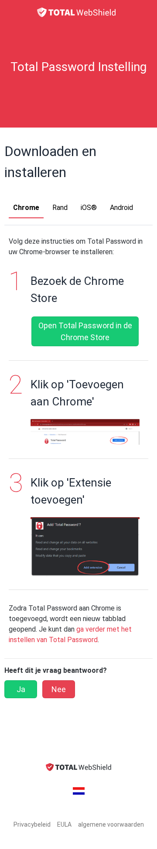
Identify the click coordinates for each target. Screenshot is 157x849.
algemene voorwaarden (111, 824)
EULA (64, 824)
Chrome (26, 207)
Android (121, 207)
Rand (60, 207)
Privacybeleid (32, 824)
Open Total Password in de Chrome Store (85, 331)
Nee (58, 689)
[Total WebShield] (78, 12)
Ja (21, 689)
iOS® (89, 207)
